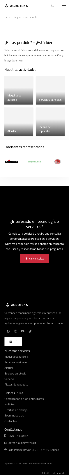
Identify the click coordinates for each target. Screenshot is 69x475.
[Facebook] (8, 331)
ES (11, 341)
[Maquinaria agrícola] (18, 90)
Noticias (9, 404)
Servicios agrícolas (15, 362)
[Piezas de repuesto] (50, 121)
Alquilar (8, 368)
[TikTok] (30, 331)
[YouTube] (22, 331)
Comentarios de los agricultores (24, 399)
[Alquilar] (18, 121)
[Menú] (63, 5)
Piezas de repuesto (16, 384)
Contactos (10, 421)
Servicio (9, 379)
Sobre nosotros (14, 415)
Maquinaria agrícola (16, 356)
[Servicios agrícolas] (50, 90)
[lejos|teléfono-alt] (53, 5)
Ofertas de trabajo (16, 410)
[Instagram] (15, 331)
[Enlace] (16, 5)
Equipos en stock (15, 373)
